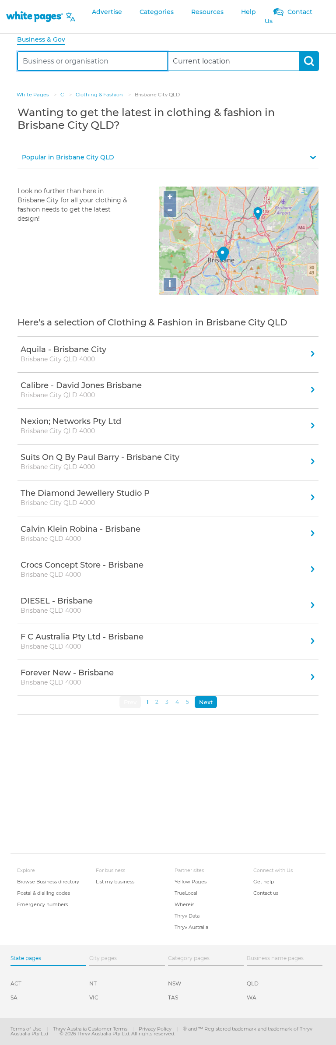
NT (93, 983)
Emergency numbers (42, 904)
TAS (173, 997)
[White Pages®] (34, 17)
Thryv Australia (191, 927)
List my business (115, 882)
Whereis (184, 904)
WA (251, 997)
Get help (263, 882)
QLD (253, 983)
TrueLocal (186, 893)
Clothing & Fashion (100, 95)
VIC (93, 997)
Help (248, 12)
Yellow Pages (190, 882)
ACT (15, 983)
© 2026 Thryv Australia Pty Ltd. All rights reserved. (117, 1034)
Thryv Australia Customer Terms (91, 1029)
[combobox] (93, 61)
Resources (207, 12)
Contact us (265, 893)
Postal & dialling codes (43, 893)
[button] (168, 157)
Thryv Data (187, 916)
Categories (157, 12)
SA (14, 997)
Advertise (107, 12)
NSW (174, 983)
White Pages (33, 95)
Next (206, 702)
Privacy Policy (156, 1029)
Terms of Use (26, 1029)
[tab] (44, 40)
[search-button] (308, 61)
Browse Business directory (48, 882)
